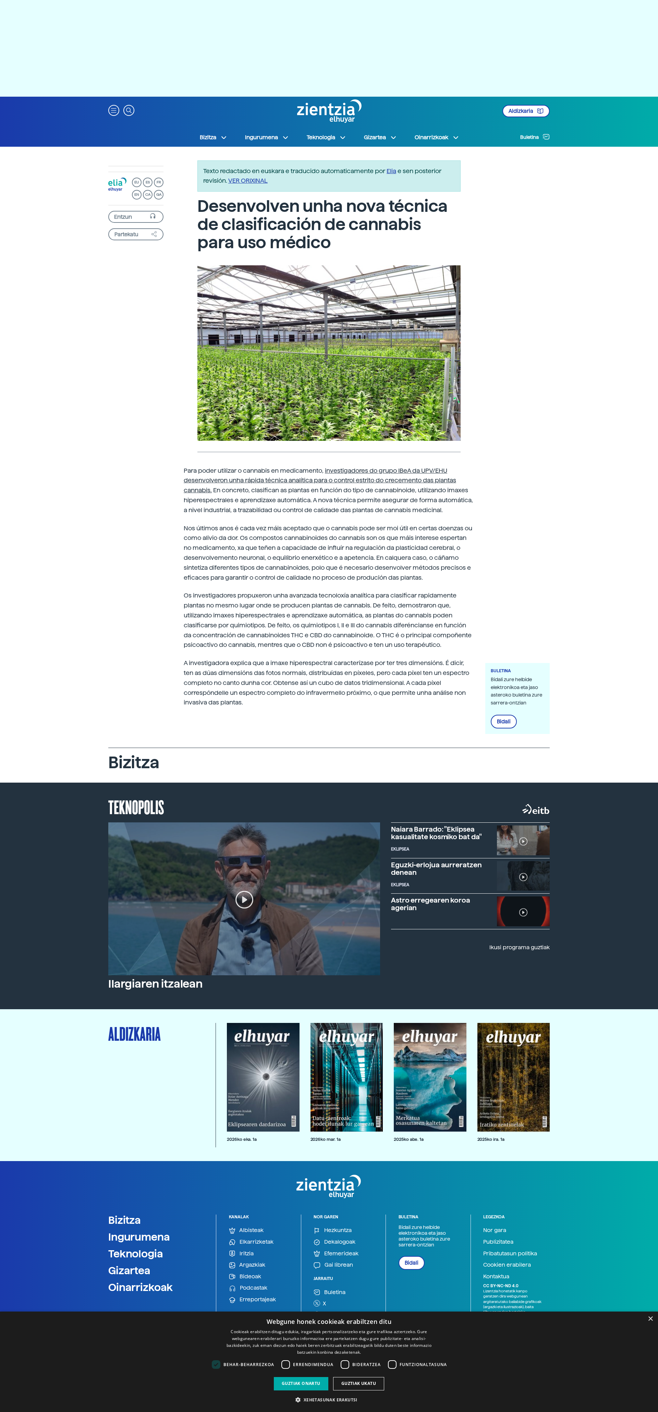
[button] (113, 109)
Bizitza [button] (208, 137)
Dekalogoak (339, 1242)
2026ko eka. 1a (242, 1139)
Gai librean (338, 1265)
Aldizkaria (521, 111)
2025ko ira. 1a (490, 1139)
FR (159, 182)
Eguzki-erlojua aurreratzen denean (436, 869)
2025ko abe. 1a (409, 1139)
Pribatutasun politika (510, 1253)
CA (147, 194)
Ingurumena (139, 1237)
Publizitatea (498, 1242)
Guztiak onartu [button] (301, 1383)
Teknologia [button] (321, 137)
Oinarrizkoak (140, 1287)
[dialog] (329, 1362)
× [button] (650, 1319)
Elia (391, 170)
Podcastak (253, 1287)
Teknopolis (136, 806)
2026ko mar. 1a (325, 1139)
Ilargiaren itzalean (155, 983)
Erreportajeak (257, 1299)
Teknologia (135, 1253)
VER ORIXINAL (248, 180)
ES (148, 182)
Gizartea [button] (375, 137)
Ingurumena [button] (261, 137)
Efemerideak (340, 1253)
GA (158, 194)
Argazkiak (251, 1265)
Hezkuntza (337, 1230)
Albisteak (251, 1230)
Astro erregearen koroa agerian (430, 904)
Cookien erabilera (507, 1265)
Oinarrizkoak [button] (431, 137)
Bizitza (124, 1220)
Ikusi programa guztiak (519, 947)
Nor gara (494, 1230)
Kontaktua (496, 1276)
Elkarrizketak (255, 1242)
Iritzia (246, 1253)
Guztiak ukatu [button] (358, 1383)
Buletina (530, 137)
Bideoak (249, 1276)
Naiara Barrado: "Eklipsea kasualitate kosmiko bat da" (436, 833)
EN (136, 194)
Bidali (504, 722)
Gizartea (129, 1270)
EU (136, 182)
